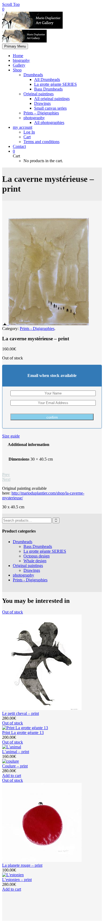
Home (18, 55)
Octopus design (36, 556)
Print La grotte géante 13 (23, 732)
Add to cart (11, 775)
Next (6, 479)
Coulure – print (15, 766)
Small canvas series (50, 108)
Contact (19, 146)
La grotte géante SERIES (55, 84)
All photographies (49, 122)
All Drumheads (47, 79)
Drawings (42, 103)
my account (22, 127)
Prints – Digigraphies (41, 113)
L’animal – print (15, 751)
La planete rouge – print (22, 865)
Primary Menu (15, 46)
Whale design (34, 561)
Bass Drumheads (48, 89)
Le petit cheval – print (20, 713)
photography (34, 117)
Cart (27, 137)
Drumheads (33, 74)
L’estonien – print (17, 879)
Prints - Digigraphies (37, 328)
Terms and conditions (41, 141)
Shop (17, 70)
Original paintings (38, 94)
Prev (6, 474)
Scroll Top (11, 4)
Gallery (19, 65)
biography (21, 60)
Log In (29, 132)
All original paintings (52, 98)
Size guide (11, 436)
